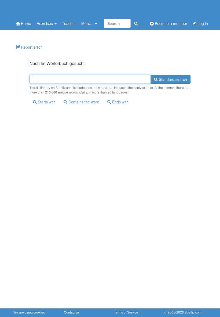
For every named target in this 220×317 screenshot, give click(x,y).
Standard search (172, 79)
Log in (202, 23)
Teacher (69, 23)
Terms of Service (126, 312)
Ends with (120, 102)
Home (25, 23)
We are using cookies (29, 312)
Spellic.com (193, 312)
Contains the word (83, 102)
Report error (31, 47)
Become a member (170, 23)
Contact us (71, 312)
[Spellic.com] (41, 8)
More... (87, 23)
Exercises (45, 23)
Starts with (46, 102)
